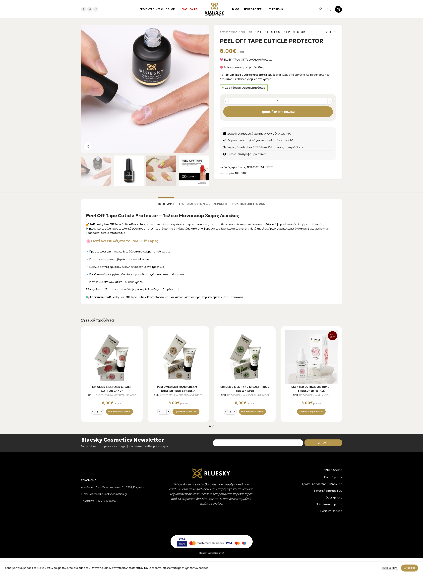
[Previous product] (326, 32)
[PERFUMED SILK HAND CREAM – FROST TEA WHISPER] (244, 357)
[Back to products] (330, 32)
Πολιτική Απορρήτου (329, 504)
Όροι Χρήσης (334, 497)
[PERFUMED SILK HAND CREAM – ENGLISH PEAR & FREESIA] (178, 357)
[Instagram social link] (89, 9)
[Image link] (211, 473)
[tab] (166, 202)
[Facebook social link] (83, 9)
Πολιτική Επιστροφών (328, 490)
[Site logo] (214, 9)
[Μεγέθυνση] (88, 146)
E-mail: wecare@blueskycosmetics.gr (104, 494)
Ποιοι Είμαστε (333, 477)
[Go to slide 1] (210, 426)
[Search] (329, 9)
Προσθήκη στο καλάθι (278, 111)
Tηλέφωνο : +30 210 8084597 (99, 501)
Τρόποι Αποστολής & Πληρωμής (322, 484)
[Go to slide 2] (213, 426)
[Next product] (334, 32)
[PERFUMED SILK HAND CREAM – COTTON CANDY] (111, 357)
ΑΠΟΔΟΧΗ (409, 567)
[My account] (320, 9)
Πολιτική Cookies (331, 511)
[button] (85, 170)
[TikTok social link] (95, 9)
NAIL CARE (247, 32)
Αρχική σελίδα (228, 32)
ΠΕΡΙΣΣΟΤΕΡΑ (390, 567)
